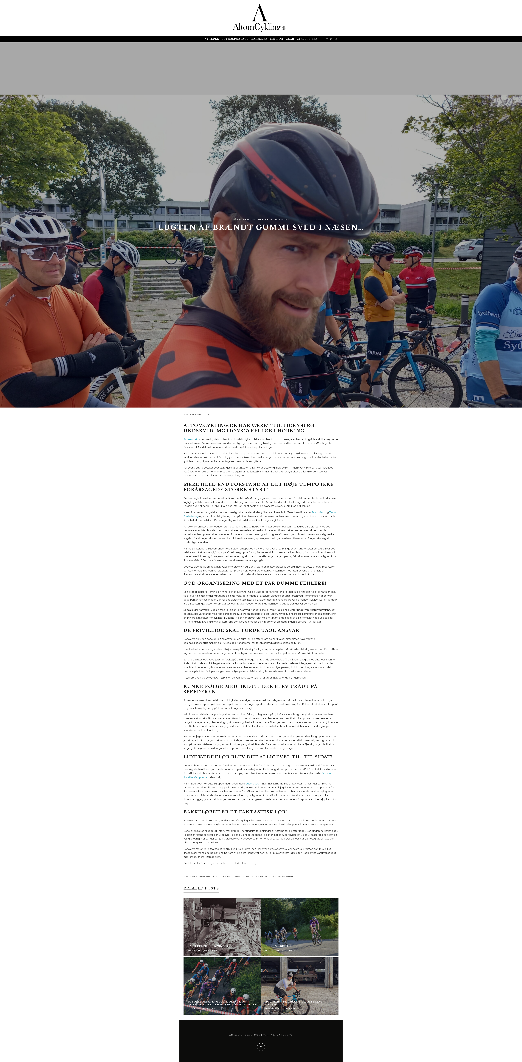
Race (271, 877)
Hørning (227, 877)
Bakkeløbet (190, 439)
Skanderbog (288, 877)
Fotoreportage (235, 38)
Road (278, 877)
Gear (290, 38)
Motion (276, 38)
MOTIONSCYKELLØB (262, 219)
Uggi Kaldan (243, 219)
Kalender (259, 38)
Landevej (237, 877)
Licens (246, 877)
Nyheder (212, 38)
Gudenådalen (253, 783)
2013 (186, 877)
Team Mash (318, 512)
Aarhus (194, 877)
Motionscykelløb (259, 877)
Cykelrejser (307, 38)
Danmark (216, 877)
